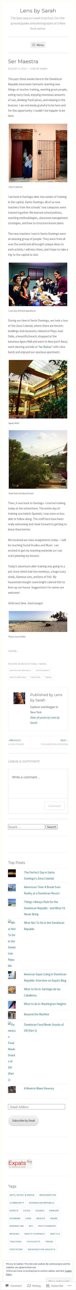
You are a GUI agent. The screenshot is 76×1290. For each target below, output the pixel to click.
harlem (54, 1210)
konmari (15, 1218)
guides (39, 1210)
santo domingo (18, 677)
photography (43, 670)
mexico (40, 1218)
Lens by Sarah (38, 10)
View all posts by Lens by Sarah (45, 720)
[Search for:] (27, 827)
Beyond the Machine (36, 1014)
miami (53, 1218)
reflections (29, 663)
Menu (40, 45)
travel (42, 663)
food (26, 1210)
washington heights (41, 1249)
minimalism (17, 1225)
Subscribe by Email (23, 1120)
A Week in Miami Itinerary (39, 1088)
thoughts (33, 1241)
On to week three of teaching (54, 742)
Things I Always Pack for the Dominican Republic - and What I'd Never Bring (44, 908)
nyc (31, 1225)
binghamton (48, 1194)
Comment (54, 806)
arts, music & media (22, 1194)
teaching (36, 677)
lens (28, 1218)
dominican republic (20, 670)
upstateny (16, 1249)
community (17, 1202)
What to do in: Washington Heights (45, 1004)
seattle (55, 1233)
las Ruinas (45, 347)
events (14, 1210)
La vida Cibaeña (16, 742)
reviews (14, 1233)
